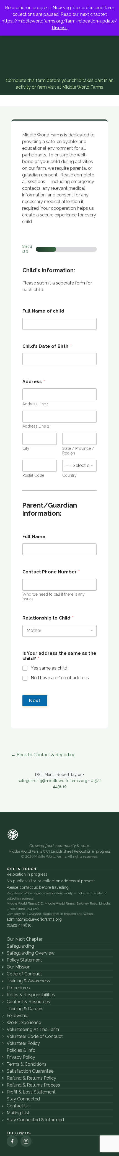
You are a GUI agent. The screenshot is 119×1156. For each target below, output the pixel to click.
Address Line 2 (35, 426)
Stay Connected (23, 1099)
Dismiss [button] (60, 27)
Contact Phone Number (51, 572)
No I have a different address (60, 677)
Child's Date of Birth (47, 346)
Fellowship (18, 1015)
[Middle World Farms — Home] (13, 834)
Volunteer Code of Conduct (35, 1036)
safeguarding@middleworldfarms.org (52, 780)
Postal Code (33, 475)
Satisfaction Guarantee (30, 1071)
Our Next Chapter (24, 939)
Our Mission (18, 967)
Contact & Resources (28, 1001)
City (25, 448)
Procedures (18, 987)
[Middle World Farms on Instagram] (26, 1141)
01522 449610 (19, 925)
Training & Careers (25, 1008)
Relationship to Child (48, 618)
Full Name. (34, 536)
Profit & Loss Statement (31, 1092)
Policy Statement (24, 960)
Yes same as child (49, 668)
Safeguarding (20, 946)
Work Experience (24, 1022)
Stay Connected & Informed (35, 1119)
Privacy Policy (21, 1057)
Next (34, 700)
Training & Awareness (28, 980)
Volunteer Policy (23, 1043)
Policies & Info (21, 1050)
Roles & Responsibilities (31, 994)
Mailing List (18, 1112)
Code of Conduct (24, 974)
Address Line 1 (35, 404)
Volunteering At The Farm (33, 1029)
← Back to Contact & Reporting (43, 754)
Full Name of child (43, 311)
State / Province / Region (78, 450)
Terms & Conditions (26, 1064)
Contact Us (18, 1105)
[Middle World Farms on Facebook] (12, 1141)
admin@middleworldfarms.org (34, 919)
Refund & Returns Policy (31, 1078)
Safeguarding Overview (31, 953)
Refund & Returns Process (33, 1085)
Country (69, 475)
